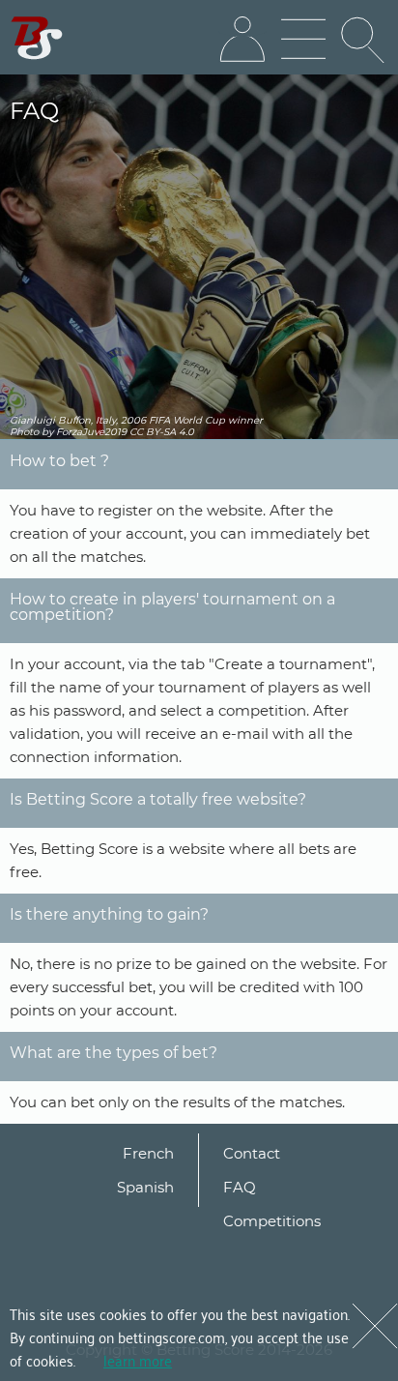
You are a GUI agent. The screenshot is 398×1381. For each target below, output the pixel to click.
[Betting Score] (37, 38)
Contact (251, 1153)
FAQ (239, 1187)
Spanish (145, 1187)
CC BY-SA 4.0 (161, 432)
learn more (137, 1359)
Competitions (272, 1221)
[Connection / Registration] (242, 40)
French (148, 1153)
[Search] (364, 40)
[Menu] (303, 40)
